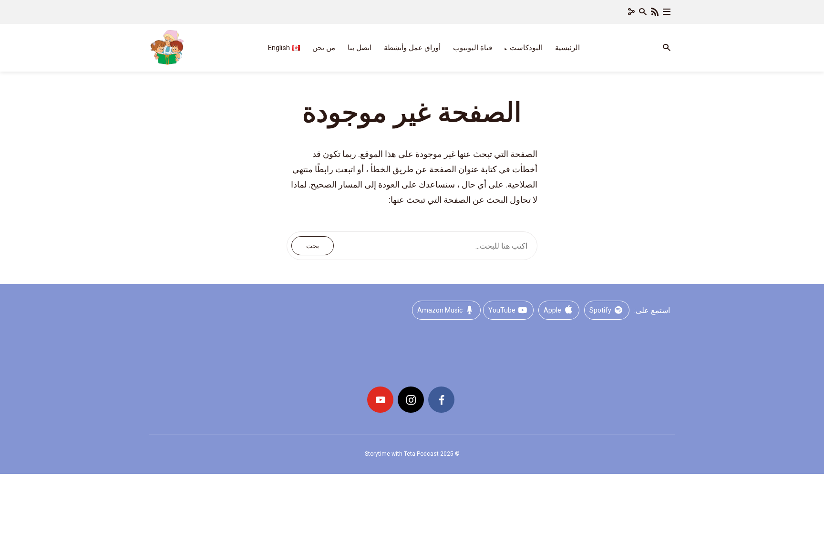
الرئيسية (567, 47)
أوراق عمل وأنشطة (412, 47)
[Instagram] (411, 400)
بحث (312, 246)
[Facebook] (441, 400)
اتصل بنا (359, 47)
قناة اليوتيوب (472, 47)
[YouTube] (380, 400)
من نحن (323, 47)
